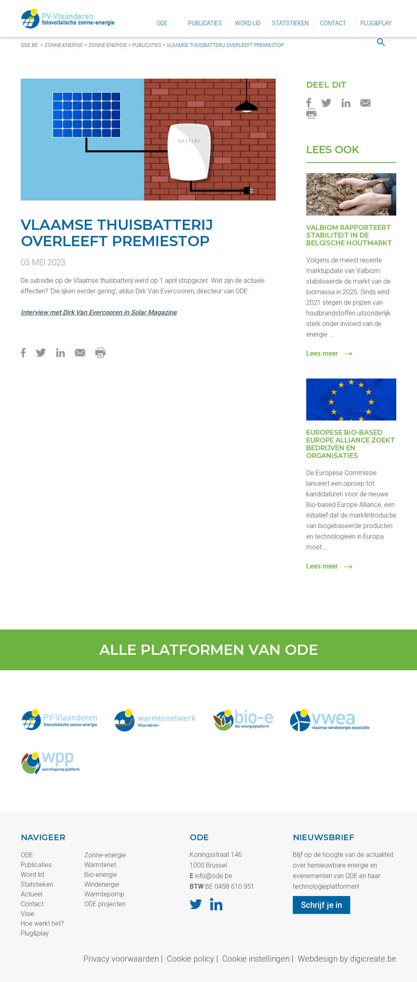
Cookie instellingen (256, 959)
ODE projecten (104, 904)
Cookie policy (190, 959)
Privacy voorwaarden (121, 959)
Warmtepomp (104, 894)
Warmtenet (100, 865)
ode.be (29, 45)
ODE (161, 23)
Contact (333, 23)
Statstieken (290, 23)
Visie (27, 914)
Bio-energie (100, 875)
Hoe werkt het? (42, 923)
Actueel (31, 894)
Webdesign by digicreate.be (347, 959)
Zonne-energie (63, 45)
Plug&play (376, 23)
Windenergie (101, 884)
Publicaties (205, 23)
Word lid (248, 23)
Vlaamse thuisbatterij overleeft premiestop (225, 45)
